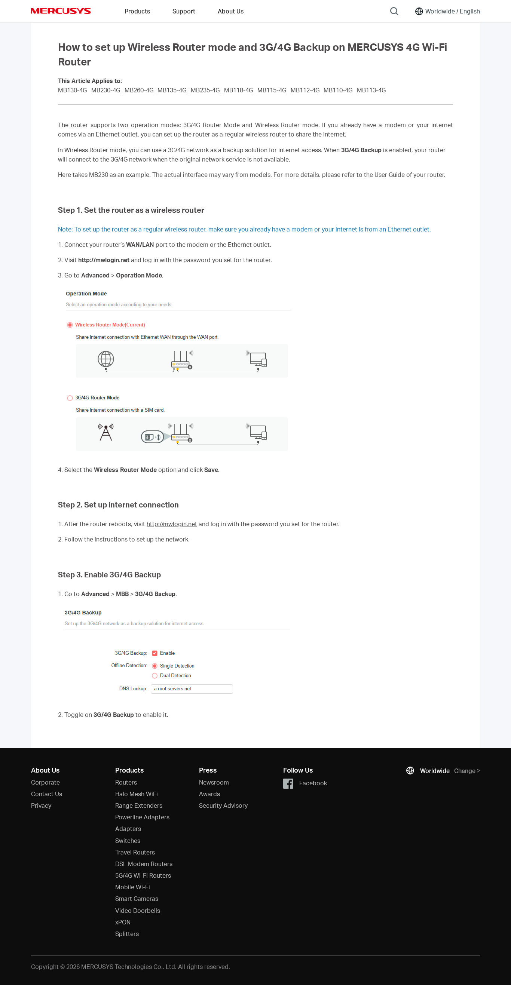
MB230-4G (105, 90)
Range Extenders (138, 805)
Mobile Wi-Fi (132, 886)
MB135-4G (171, 90)
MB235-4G (205, 90)
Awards (209, 793)
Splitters (127, 933)
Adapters (128, 828)
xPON (123, 922)
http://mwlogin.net (172, 524)
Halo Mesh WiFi (136, 793)
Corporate (45, 782)
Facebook (313, 782)
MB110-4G (338, 90)
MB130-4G (72, 90)
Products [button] (137, 11)
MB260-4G (139, 90)
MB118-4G (238, 90)
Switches (127, 840)
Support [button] (183, 11)
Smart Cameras (136, 898)
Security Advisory (223, 805)
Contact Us (46, 793)
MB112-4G (305, 90)
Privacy (41, 805)
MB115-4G (271, 90)
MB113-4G (371, 90)
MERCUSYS (61, 11)
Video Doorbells (137, 910)
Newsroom (214, 782)
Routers (126, 782)
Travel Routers (135, 852)
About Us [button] (231, 11)
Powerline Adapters (142, 816)
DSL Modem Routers (143, 863)
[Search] (394, 11)
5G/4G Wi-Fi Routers (143, 875)
